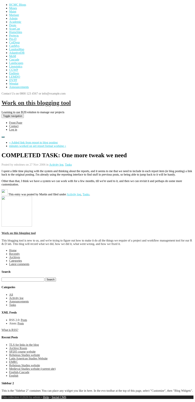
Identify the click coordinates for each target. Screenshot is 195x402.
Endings (14, 73)
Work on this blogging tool (36, 102)
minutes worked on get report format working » (37, 146)
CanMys (14, 45)
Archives (14, 257)
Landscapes (16, 63)
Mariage (14, 15)
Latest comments (19, 264)
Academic (15, 21)
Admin (13, 18)
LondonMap (16, 49)
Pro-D (13, 39)
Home (13, 250)
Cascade (14, 59)
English (13, 375)
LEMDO (14, 76)
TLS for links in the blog (24, 344)
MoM (12, 56)
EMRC (13, 361)
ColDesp (14, 42)
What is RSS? (10, 329)
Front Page (15, 122)
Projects (14, 35)
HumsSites (15, 32)
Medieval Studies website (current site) (32, 368)
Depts (12, 25)
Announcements (19, 87)
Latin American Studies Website (28, 358)
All (11, 294)
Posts (24, 320)
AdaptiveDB (17, 52)
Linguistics (15, 66)
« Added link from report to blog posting (33, 142)
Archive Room (18, 348)
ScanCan (14, 28)
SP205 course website (22, 351)
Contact (13, 126)
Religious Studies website (24, 355)
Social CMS (59, 397)
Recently (14, 253)
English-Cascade (19, 372)
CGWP (13, 69)
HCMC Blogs (17, 4)
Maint (12, 11)
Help (46, 397)
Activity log (56, 164)
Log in (13, 129)
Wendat (13, 83)
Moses (13, 8)
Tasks (68, 164)
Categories (15, 260)
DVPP (13, 80)
